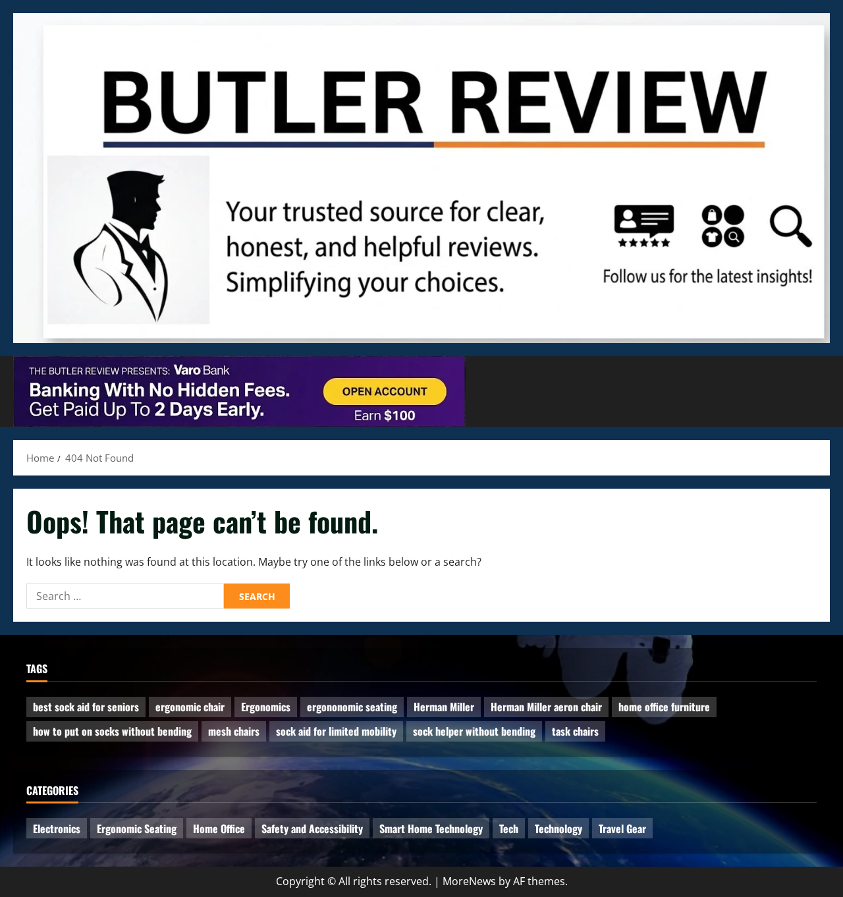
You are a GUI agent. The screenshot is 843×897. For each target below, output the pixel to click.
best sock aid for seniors (86, 707)
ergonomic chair (190, 707)
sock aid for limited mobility (336, 731)
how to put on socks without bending (112, 731)
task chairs (575, 731)
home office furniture (664, 707)
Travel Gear (622, 828)
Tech (508, 828)
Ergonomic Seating (137, 828)
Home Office (219, 828)
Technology (558, 828)
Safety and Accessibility (312, 828)
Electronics (56, 828)
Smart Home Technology (431, 828)
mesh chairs (233, 731)
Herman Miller (444, 707)
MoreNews (469, 881)
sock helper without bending (474, 731)
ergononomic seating (352, 707)
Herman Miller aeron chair (546, 707)
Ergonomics (265, 707)
